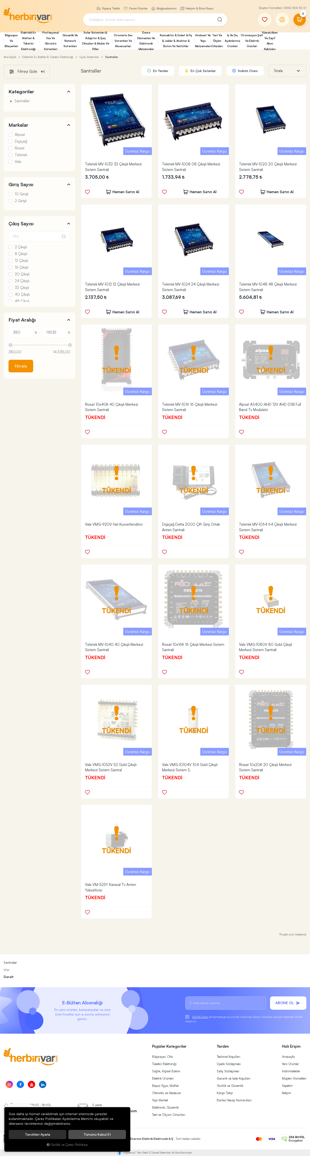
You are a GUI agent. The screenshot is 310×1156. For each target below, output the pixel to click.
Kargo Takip (225, 1093)
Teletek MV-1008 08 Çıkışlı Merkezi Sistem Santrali (191, 167)
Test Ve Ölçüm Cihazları (217, 40)
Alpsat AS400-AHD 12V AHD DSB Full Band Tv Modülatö (270, 407)
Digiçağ (21, 141)
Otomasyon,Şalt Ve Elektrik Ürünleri (250, 40)
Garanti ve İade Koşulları (233, 1078)
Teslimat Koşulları (228, 1057)
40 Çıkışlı (22, 294)
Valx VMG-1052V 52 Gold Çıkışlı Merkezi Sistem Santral (111, 767)
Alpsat (20, 135)
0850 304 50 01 (295, 8)
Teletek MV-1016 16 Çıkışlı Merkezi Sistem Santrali (189, 407)
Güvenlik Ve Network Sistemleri (70, 40)
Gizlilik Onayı (200, 1017)
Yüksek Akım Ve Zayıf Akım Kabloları (270, 40)
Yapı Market (160, 1100)
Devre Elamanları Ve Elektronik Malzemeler (146, 40)
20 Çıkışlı (22, 274)
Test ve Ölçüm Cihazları (168, 1115)
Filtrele (21, 366)
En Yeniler (160, 71)
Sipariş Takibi (110, 8)
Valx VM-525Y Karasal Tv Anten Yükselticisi (110, 887)
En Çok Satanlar (203, 71)
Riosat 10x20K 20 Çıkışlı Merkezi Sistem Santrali (265, 767)
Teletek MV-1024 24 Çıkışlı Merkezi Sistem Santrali (190, 287)
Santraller (22, 101)
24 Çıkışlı (22, 281)
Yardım (223, 1046)
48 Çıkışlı (22, 301)
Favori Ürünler (137, 8)
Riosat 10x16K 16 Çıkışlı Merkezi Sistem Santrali (193, 647)
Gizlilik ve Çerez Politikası (69, 1144)
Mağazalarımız (166, 8)
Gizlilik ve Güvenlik (230, 1086)
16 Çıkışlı (21, 267)
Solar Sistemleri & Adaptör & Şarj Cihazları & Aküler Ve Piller (95, 40)
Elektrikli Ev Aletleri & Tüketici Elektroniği (28, 40)
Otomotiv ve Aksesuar (166, 1093)
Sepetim (287, 1086)
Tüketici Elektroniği (164, 1064)
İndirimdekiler (291, 1071)
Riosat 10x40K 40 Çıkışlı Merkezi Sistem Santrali (111, 407)
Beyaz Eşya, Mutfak (165, 1086)
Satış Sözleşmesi (228, 1071)
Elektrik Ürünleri (163, 1078)
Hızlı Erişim (291, 1046)
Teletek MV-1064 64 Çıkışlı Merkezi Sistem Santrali (268, 527)
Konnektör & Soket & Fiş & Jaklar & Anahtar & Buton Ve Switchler (176, 40)
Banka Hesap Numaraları (234, 1100)
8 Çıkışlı (21, 254)
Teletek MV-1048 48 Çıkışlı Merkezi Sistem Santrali (268, 287)
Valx (18, 162)
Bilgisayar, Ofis (162, 1057)
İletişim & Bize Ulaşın (199, 8)
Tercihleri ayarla (37, 1134)
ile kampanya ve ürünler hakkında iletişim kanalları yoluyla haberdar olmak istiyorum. (243, 1019)
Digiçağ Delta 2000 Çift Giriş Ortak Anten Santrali (191, 527)
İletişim (286, 1093)
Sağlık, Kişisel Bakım (166, 1071)
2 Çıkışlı (21, 247)
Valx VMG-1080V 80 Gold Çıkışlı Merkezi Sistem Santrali (265, 647)
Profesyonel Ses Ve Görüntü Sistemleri (50, 40)
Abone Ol (284, 1003)
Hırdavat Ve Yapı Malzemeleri (202, 40)
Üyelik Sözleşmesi (229, 1064)
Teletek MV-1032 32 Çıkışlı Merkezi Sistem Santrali (113, 167)
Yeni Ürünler (290, 1064)
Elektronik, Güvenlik (165, 1107)
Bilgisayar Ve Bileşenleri (11, 40)
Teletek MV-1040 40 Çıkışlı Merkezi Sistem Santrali (114, 647)
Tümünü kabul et (97, 1134)
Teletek (21, 155)
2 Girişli (21, 201)
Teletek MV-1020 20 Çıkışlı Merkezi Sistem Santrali (268, 167)
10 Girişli (21, 194)
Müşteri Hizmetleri (294, 1078)
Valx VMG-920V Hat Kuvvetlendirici (114, 524)
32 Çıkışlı (22, 288)
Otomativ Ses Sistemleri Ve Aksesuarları (123, 40)
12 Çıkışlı (21, 260)
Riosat (19, 148)
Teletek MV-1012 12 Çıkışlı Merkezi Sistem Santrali (112, 287)
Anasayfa (288, 1057)
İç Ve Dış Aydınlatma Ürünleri (232, 40)
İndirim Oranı (247, 71)
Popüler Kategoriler (169, 1046)
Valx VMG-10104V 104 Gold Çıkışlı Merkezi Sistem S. (189, 767)
